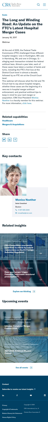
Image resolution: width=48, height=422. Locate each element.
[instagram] (45, 395)
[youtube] (31, 395)
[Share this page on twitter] (4, 139)
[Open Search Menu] (38, 4)
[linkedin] (3, 395)
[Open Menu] (44, 4)
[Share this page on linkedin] (9, 139)
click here (26, 103)
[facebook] (17, 395)
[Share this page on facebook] (15, 139)
